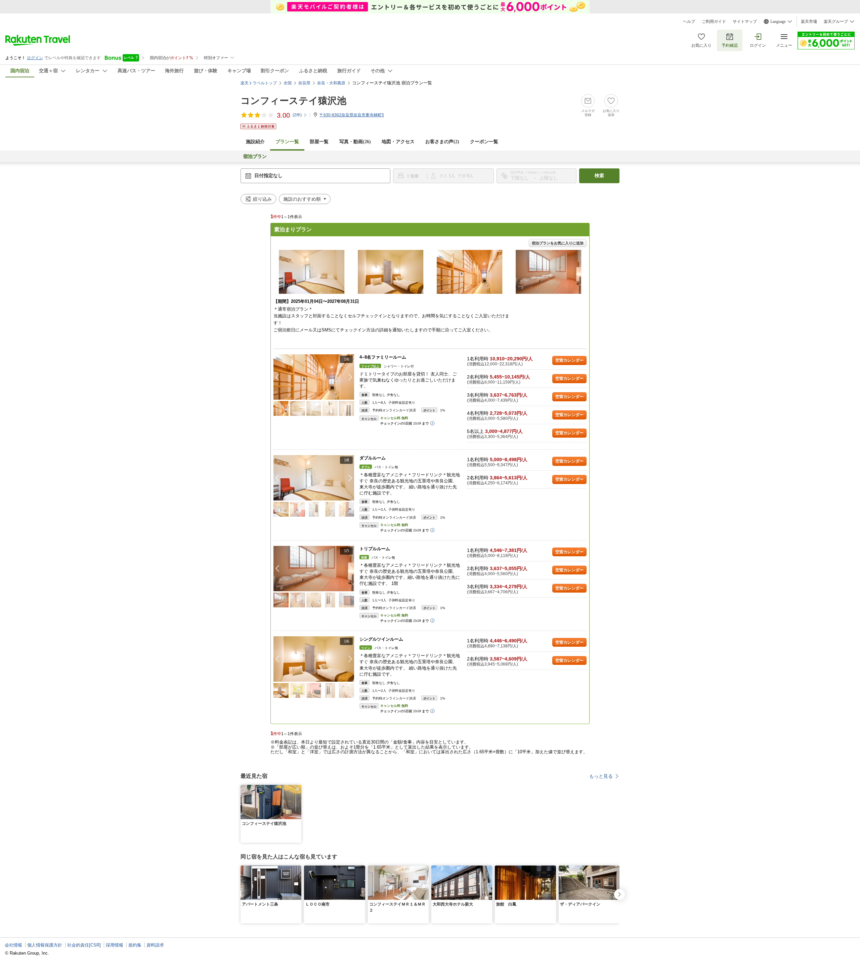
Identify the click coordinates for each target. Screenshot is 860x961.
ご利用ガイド (714, 21)
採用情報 (114, 945)
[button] (350, 377)
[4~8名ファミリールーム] (313, 377)
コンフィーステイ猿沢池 (293, 100)
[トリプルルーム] (313, 568)
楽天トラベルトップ (259, 83)
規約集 (134, 945)
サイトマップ (745, 21)
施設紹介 (255, 141)
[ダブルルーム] (313, 477)
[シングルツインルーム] (313, 659)
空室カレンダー (569, 360)
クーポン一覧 (484, 141)
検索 (599, 175)
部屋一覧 (319, 141)
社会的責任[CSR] (84, 945)
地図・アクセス (398, 141)
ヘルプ (689, 21)
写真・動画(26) (355, 141)
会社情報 (13, 945)
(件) (297, 115)
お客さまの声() (442, 141)
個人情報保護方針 (44, 945)
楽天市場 (809, 21)
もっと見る (601, 776)
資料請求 (155, 945)
